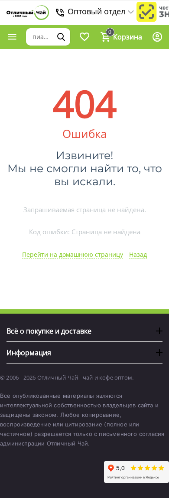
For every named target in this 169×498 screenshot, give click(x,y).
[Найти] (61, 37)
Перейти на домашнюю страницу (72, 254)
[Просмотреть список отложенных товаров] (84, 37)
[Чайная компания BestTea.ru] (27, 12)
